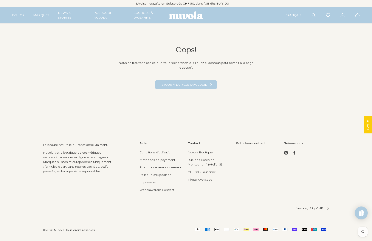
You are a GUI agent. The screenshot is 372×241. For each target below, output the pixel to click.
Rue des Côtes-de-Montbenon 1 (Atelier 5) (205, 162)
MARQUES (41, 15)
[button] (313, 15)
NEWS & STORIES (64, 15)
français (293, 15)
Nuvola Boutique (200, 152)
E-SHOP (18, 15)
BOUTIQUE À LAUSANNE (143, 15)
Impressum (148, 182)
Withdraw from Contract (157, 190)
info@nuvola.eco (200, 179)
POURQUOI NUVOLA (102, 15)
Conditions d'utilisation (156, 152)
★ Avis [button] (368, 125)
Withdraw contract (251, 143)
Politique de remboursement (161, 167)
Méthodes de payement (157, 160)
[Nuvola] (186, 15)
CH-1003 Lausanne (202, 172)
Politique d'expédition (155, 174)
